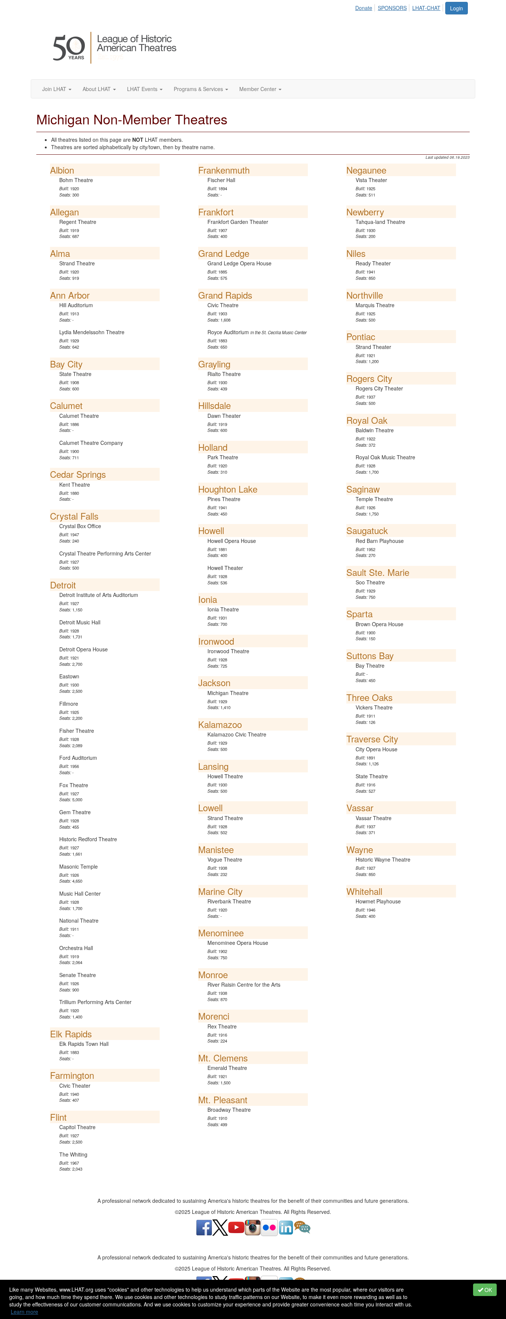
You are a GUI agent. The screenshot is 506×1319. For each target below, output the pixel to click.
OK (487, 1289)
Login (456, 8)
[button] (57, 89)
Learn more (24, 1311)
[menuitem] (365, 6)
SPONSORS (392, 7)
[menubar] (399, 6)
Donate (363, 7)
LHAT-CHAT (426, 7)
